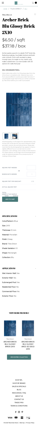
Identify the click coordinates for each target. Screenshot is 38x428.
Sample (15, 196)
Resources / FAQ (19, 393)
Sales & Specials (19, 386)
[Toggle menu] (3, 3)
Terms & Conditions (19, 406)
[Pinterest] (22, 412)
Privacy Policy (30, 422)
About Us (19, 396)
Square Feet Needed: (9, 167)
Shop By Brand (19, 383)
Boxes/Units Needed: (9, 174)
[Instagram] (19, 412)
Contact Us (19, 399)
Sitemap (22, 422)
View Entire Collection (19, 357)
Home (5, 9)
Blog (19, 390)
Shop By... (19, 380)
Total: (4, 192)
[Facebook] (16, 412)
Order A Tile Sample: (9, 194)
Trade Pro (19, 403)
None (7, 196)
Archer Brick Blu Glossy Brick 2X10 (10, 344)
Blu (26, 9)
